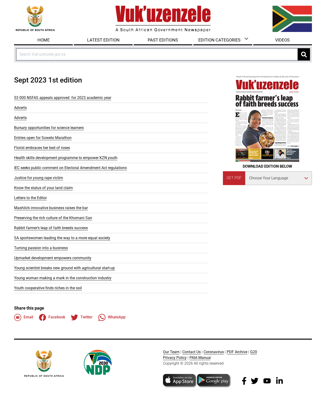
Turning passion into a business (41, 248)
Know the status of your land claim (43, 188)
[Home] (163, 19)
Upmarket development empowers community (52, 258)
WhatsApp (117, 317)
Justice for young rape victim (38, 178)
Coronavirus (214, 352)
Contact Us (191, 352)
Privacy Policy (175, 357)
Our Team (171, 352)
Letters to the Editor (30, 198)
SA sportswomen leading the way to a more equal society (62, 238)
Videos (282, 39)
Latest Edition (103, 39)
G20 (253, 352)
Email (28, 317)
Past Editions (163, 39)
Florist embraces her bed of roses (42, 147)
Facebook (56, 317)
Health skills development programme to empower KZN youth (65, 157)
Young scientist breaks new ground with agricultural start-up (64, 268)
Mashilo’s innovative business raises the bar (51, 208)
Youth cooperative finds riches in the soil (48, 288)
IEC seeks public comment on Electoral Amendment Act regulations (70, 168)
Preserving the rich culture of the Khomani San (53, 218)
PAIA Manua (199, 357)
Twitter (86, 317)
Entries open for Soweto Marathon (43, 137)
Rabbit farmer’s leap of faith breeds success (51, 228)
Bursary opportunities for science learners (49, 127)
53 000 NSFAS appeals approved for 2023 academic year (62, 97)
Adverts (20, 107)
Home (43, 39)
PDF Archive (237, 352)
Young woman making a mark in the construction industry (62, 278)
